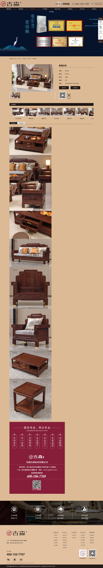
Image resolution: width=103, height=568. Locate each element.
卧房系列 (65, 540)
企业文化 (56, 537)
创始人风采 (57, 9)
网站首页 (9, 9)
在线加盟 (92, 542)
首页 (15, 58)
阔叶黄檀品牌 (18, 563)
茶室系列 (65, 545)
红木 (29, 566)
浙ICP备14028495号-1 (36, 566)
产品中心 (33, 9)
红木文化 (82, 9)
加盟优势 (92, 535)
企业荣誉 (56, 542)
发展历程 (56, 540)
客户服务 (51, 12)
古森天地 (21, 9)
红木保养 (83, 545)
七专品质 (74, 535)
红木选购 (83, 537)
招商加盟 (91, 532)
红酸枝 (24, 58)
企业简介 (56, 535)
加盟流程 (92, 537)
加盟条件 (92, 540)
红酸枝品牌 (13, 563)
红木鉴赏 (83, 540)
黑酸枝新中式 (23, 563)
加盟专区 (94, 9)
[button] (10, 112)
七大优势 (74, 537)
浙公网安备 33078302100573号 (48, 566)
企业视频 (56, 545)
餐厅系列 (65, 537)
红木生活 (83, 542)
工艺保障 (45, 9)
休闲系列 (65, 547)
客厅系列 (29, 58)
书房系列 (65, 542)
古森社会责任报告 (98, 3)
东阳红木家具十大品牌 (30, 563)
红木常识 (83, 535)
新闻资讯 (70, 9)
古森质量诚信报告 (98, 4)
